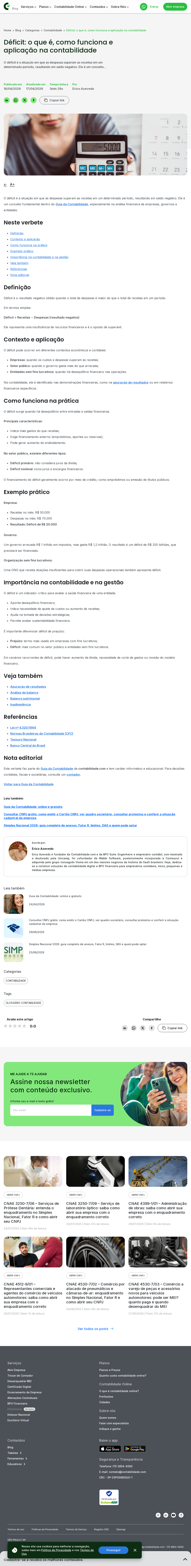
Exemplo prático (21, 251)
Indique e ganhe (110, 1428)
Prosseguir (113, 1550)
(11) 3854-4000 (175, 1547)
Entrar (154, 7)
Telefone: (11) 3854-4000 (115, 1466)
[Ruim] (5, 1026)
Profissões (106, 1396)
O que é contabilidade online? (119, 1391)
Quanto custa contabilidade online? (122, 1375)
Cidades (104, 1402)
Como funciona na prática (28, 245)
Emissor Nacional (18, 1414)
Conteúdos (97, 7)
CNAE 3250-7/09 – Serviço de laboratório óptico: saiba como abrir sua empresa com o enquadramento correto (93, 1210)
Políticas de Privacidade (45, 1529)
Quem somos (107, 1417)
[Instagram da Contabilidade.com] (158, 1515)
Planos (43, 7)
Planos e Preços (109, 1370)
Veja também (19, 263)
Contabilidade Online (69, 7)
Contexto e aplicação (25, 239)
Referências (18, 269)
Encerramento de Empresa (24, 1392)
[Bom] (15, 1026)
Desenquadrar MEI (19, 1381)
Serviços (27, 7)
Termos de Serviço (76, 1529)
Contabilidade (53, 30)
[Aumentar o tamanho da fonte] (12, 185)
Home (7, 30)
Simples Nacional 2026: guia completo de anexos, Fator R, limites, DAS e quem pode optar (70, 825)
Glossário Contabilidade (23, 1002)
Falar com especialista (114, 1423)
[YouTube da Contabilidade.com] (173, 1515)
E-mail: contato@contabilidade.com (122, 1471)
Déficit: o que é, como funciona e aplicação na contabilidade (106, 30)
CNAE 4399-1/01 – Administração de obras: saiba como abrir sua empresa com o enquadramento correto (158, 1210)
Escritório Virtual (18, 1420)
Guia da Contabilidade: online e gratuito (33, 807)
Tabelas (12, 1452)
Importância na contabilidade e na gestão (39, 257)
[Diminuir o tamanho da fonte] (5, 185)
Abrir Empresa (16, 1370)
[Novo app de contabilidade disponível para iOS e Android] (110, 1449)
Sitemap (121, 1529)
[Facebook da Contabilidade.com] (181, 1515)
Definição (17, 233)
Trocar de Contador (20, 1375)
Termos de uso (15, 1529)
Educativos (14, 1464)
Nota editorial (19, 275)
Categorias (32, 30)
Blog (18, 30)
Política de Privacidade (56, 1550)
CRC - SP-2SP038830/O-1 (115, 1477)
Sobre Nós (118, 7)
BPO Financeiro (17, 1403)
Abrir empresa (175, 6)
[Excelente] (24, 1026)
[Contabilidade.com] (7, 7)
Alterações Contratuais (22, 1397)
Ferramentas (15, 1458)
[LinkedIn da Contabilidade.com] (165, 1515)
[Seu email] (50, 1110)
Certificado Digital (19, 1386)
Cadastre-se (102, 1110)
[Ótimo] (19, 1026)
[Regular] (10, 1026)
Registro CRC (101, 1529)
